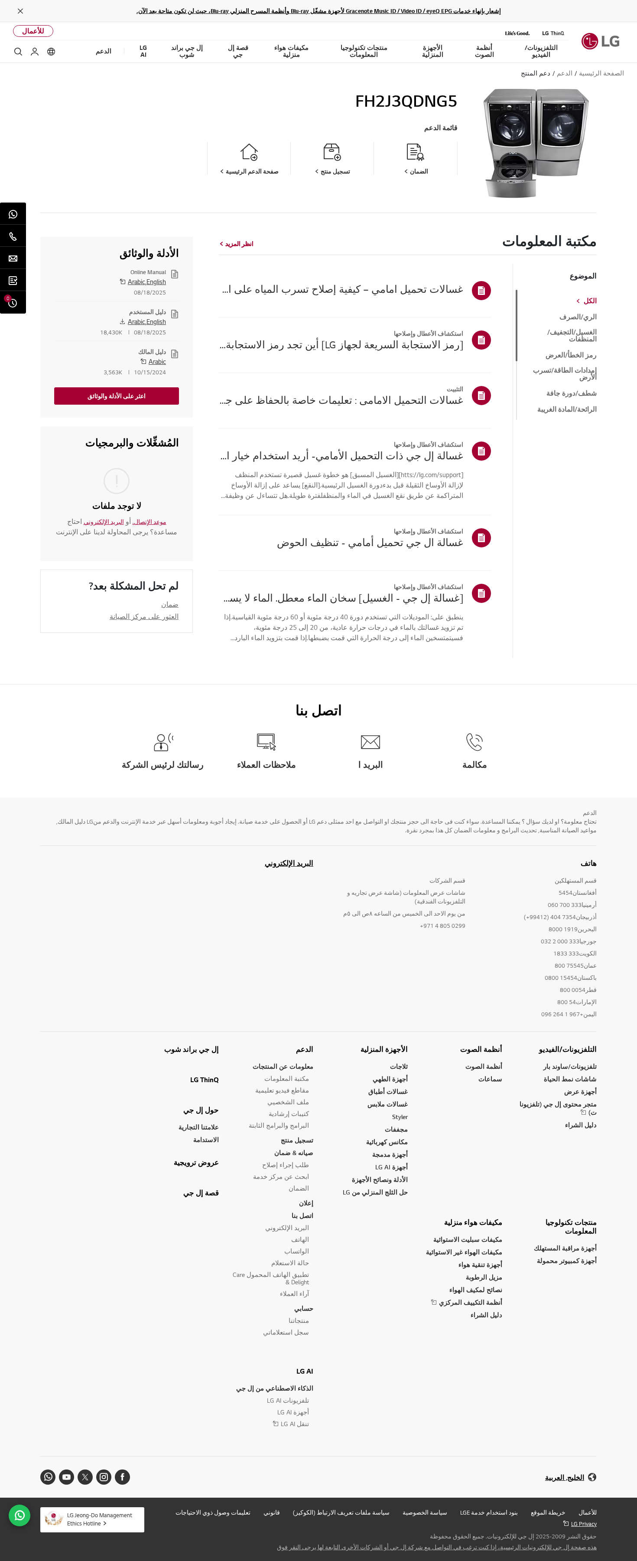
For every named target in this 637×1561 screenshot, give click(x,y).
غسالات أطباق (388, 1091)
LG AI (304, 1371)
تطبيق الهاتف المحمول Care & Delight (271, 1278)
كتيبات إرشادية (289, 1113)
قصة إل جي (201, 1192)
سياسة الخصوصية (425, 1512)
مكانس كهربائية (387, 1142)
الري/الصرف (578, 317)
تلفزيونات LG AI (288, 1400)
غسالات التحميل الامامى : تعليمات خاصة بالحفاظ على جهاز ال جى (341, 399)
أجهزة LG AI (391, 1167)
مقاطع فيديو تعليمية (282, 1090)
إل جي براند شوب (191, 1049)
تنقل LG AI (295, 1423)
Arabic (157, 361)
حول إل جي (201, 1110)
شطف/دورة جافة (571, 393)
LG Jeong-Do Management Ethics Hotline (99, 1519)
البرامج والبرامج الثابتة (279, 1125)
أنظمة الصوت (481, 1049)
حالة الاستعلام (290, 1263)
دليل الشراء (581, 1125)
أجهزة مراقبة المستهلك (565, 1248)
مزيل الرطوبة (484, 1277)
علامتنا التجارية (199, 1127)
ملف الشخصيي (288, 1102)
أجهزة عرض (580, 1091)
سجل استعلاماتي (286, 1332)
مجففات (396, 1129)
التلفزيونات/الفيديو (568, 1049)
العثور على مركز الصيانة (144, 616)
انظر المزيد (239, 244)
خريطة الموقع (548, 1512)
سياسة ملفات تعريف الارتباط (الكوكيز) (341, 1512)
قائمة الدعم (441, 127)
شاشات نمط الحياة (570, 1079)
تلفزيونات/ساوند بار (570, 1066)
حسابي (303, 1308)
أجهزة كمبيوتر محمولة (567, 1261)
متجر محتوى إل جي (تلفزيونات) (558, 1108)
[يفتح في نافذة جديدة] (122, 1477)
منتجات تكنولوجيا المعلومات (571, 1226)
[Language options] (51, 51)
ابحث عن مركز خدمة (281, 1176)
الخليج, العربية (564, 1477)
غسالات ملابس (387, 1104)
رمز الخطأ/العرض (571, 355)
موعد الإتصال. (149, 522)
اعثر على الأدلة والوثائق (117, 396)
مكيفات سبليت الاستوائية (467, 1239)
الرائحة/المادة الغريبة (567, 409)
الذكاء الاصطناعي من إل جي (274, 1388)
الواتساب (296, 1251)
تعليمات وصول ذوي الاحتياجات (213, 1512)
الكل (590, 301)
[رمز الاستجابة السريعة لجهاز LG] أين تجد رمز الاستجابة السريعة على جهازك (341, 344)
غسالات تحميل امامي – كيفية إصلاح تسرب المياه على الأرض (341, 288)
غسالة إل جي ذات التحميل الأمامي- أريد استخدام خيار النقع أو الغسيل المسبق (341, 455)
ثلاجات (399, 1066)
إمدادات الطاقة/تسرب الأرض (565, 374)
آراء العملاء (294, 1293)
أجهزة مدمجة (390, 1154)
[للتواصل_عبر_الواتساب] (19, 1515)
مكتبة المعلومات (286, 1078)
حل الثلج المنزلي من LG (375, 1192)
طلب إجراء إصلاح (285, 1165)
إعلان (306, 1203)
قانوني (271, 1512)
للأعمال (33, 31)
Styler (400, 1117)
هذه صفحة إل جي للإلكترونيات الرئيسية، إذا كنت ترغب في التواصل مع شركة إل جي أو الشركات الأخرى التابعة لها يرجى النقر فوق (437, 1547)
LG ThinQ (204, 1079)
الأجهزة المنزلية (384, 1049)
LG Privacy (584, 1524)
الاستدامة (206, 1140)
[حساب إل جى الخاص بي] (34, 51)
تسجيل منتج (297, 1140)
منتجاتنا (299, 1320)
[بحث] (18, 51)
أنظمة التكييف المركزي (470, 1302)
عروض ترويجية (196, 1162)
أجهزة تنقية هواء (480, 1264)
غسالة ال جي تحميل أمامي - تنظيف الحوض (370, 542)
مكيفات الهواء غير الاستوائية (464, 1252)
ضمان (170, 604)
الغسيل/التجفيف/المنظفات (572, 336)
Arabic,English (147, 281)
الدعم (304, 1049)
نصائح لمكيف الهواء (475, 1290)
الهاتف (300, 1239)
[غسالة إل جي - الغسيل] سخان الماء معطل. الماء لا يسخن (341, 597)
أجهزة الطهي (390, 1079)
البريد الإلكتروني (104, 522)
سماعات (490, 1079)
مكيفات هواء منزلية (473, 1222)
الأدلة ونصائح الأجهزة (380, 1179)
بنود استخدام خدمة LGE (489, 1512)
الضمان (299, 1188)
